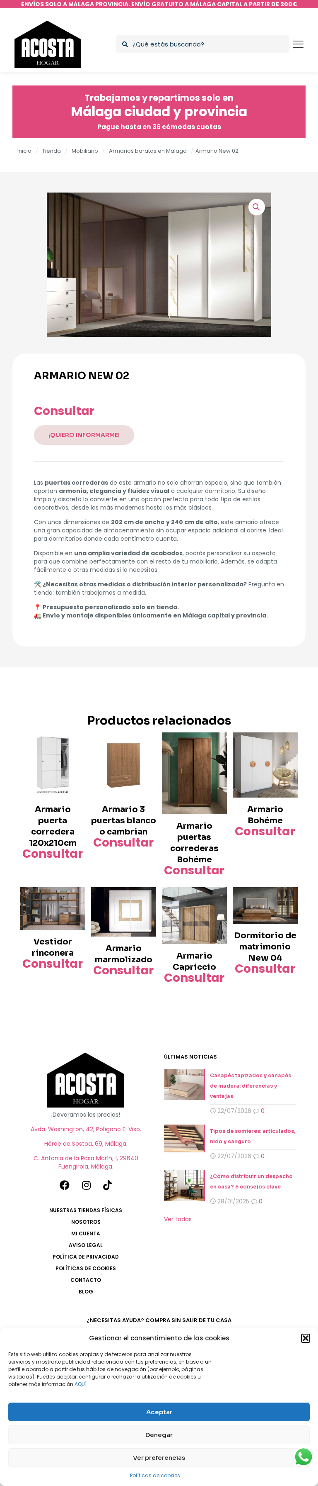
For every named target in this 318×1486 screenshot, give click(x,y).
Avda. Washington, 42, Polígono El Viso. (86, 1129)
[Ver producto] (73, 744)
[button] (305, 1338)
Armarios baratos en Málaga (148, 151)
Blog (86, 1291)
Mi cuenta (85, 1233)
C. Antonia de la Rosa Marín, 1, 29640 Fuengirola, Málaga (86, 1162)
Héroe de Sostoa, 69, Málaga (85, 1144)
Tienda (51, 151)
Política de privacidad (86, 1256)
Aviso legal (86, 1245)
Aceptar (159, 1412)
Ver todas (178, 1219)
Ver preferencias (159, 1458)
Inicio (24, 151)
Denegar (159, 1435)
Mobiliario (85, 151)
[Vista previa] (73, 761)
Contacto (85, 1279)
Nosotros (86, 1221)
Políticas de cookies (155, 1475)
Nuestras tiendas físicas (85, 1210)
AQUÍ (81, 1384)
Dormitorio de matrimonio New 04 (265, 946)
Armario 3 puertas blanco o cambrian (123, 820)
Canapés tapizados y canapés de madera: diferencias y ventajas (250, 1085)
